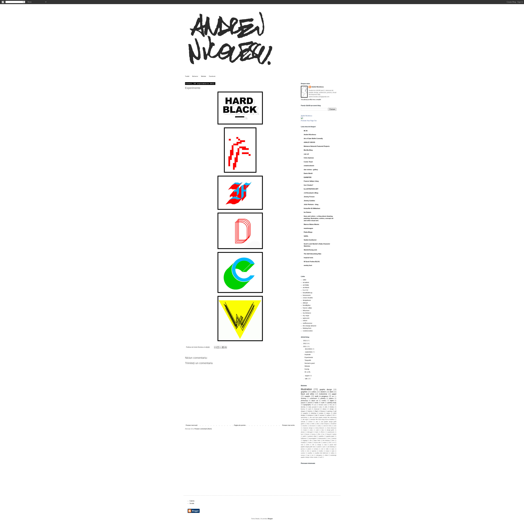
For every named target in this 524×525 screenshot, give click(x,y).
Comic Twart (308, 162)
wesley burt (308, 265)
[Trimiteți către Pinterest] (225, 347)
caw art (306, 154)
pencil (310, 402)
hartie (316, 402)
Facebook (212, 76)
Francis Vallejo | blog (311, 181)
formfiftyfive (306, 305)
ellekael (305, 303)
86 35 (305, 131)
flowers (323, 411)
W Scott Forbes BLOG (312, 261)
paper (334, 394)
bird (331, 392)
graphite (304, 392)
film (319, 434)
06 (333, 415)
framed (329, 434)
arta (317, 421)
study (327, 451)
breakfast (333, 423)
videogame (319, 455)
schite (302, 451)
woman (322, 415)
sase (332, 449)
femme (314, 434)
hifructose (306, 310)
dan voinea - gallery (311, 169)
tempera (310, 415)
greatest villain (312, 436)
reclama (316, 449)
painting (322, 398)
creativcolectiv (309, 165)
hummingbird (312, 438)
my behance (307, 313)
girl (335, 411)
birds (313, 423)
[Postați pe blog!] (218, 347)
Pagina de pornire (240, 425)
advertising (304, 417)
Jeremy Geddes (309, 200)
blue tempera (325, 423)
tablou (332, 453)
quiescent (306, 318)
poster (321, 413)
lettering (313, 413)
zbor (320, 407)
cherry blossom (319, 428)
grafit (304, 436)
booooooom (307, 295)
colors (313, 392)
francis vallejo (307, 308)
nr (333, 442)
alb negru (305, 419)
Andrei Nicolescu (317, 87)
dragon (303, 411)
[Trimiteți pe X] (220, 347)
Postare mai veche (288, 425)
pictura (303, 449)
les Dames (307, 212)
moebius (303, 442)
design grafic (330, 430)
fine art (332, 404)
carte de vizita (327, 425)
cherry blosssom (331, 428)
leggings (305, 440)
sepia (328, 413)
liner (333, 440)
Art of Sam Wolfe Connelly (313, 138)
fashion (310, 411)
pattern (331, 398)
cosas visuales (308, 297)
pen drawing (331, 446)
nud (302, 444)
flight (316, 411)
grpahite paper (330, 436)
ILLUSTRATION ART (311, 189)
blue (318, 423)
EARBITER (307, 177)
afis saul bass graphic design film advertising (323, 417)
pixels (309, 449)
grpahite (321, 436)
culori (317, 430)
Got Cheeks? (308, 185)
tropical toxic (308, 257)
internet (334, 438)
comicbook (313, 398)
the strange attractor (309, 326)
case (335, 425)
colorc (311, 430)
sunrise (303, 453)
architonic (306, 287)
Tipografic (308, 360)
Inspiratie (308, 354)
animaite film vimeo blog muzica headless (322, 419)
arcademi (306, 282)
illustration (306, 389)
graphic (305, 413)
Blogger (270, 518)
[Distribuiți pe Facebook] (223, 347)
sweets (307, 396)
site (308, 451)
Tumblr (187, 76)
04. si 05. (308, 372)
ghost (334, 434)
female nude (323, 404)
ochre (307, 444)
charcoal (316, 409)
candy (319, 425)
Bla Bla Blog (308, 150)
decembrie (308, 349)
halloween (303, 438)
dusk (316, 432)
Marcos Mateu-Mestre (311, 224)
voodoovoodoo (308, 331)
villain (326, 455)
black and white (307, 394)
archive (310, 421)
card (309, 409)
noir (330, 442)
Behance (195, 76)
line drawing (326, 440)
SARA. (306, 236)
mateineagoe (308, 228)
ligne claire (317, 440)
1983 (304, 280)
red (322, 449)
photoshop (304, 400)
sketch (323, 392)
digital (332, 400)
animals (303, 421)
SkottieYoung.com (310, 250)
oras (325, 444)
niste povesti (312, 407)
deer (322, 430)
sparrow (314, 451)
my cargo (306, 315)
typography (307, 404)
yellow (329, 415)
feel (302, 434)
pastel (319, 446)
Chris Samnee (309, 158)
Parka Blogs (308, 232)
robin (327, 449)
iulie (306, 378)
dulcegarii (310, 432)
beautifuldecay (307, 292)
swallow (310, 453)
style (333, 451)
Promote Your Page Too (309, 120)
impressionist (322, 438)
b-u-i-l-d (305, 290)
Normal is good (310, 363)
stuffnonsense (307, 323)
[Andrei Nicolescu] (302, 118)
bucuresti (312, 425)
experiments (330, 432)
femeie (307, 434)
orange (319, 444)
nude (322, 402)
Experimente (309, 357)
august (307, 375)
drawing (303, 398)
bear (308, 423)
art (333, 396)
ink (329, 438)
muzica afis (317, 442)
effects (323, 432)
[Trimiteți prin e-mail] (215, 347)
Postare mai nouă (191, 425)
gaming (329, 411)
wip (316, 415)
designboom (307, 300)
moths (310, 442)
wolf (321, 457)
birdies (332, 407)
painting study (331, 402)
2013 (305, 340)
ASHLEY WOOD (309, 142)
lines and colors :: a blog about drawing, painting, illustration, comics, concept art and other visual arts (318, 218)
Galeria (192, 501)
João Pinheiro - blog (311, 204)
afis (326, 407)
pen (324, 446)
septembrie (309, 352)
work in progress (321, 396)
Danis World (308, 173)
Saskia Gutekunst (310, 240)
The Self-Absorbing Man (312, 254)
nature (325, 442)
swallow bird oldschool (321, 453)
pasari (303, 402)
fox (323, 434)
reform (305, 320)
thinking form (307, 328)
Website (203, 76)
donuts (303, 432)
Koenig (307, 369)
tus (312, 455)
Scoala (192, 503)
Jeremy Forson (309, 196)
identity (303, 407)
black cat (315, 400)
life (311, 440)
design (332, 409)
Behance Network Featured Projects (317, 146)
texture (303, 455)
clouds (305, 430)
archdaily (306, 285)
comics (323, 400)
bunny (303, 409)
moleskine (323, 394)
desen (325, 409)
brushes (305, 425)
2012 (305, 343)
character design (307, 428)
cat (315, 404)
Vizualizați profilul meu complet (311, 99)
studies (321, 451)
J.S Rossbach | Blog (311, 193)
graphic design (326, 389)
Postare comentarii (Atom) (203, 429)
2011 (305, 346)
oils (313, 444)
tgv (308, 455)
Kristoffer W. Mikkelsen (312, 208)
